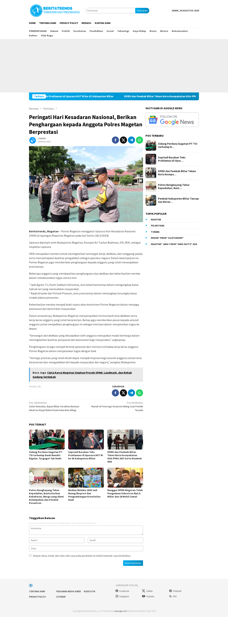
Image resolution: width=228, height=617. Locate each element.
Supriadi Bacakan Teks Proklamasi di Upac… (171, 159)
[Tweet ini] (123, 140)
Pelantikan (157, 225)
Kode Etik (89, 591)
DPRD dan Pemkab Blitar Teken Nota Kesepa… (177, 173)
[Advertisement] (114, 66)
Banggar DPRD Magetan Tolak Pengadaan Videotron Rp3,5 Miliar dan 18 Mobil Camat (125, 493)
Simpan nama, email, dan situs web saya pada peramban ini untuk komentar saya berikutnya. (82, 555)
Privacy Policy (37, 596)
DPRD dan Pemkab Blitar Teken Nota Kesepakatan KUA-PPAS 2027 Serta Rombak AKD (156, 96)
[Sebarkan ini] (115, 140)
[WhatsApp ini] (139, 140)
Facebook (124, 591)
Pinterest (177, 591)
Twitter (149, 591)
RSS (175, 596)
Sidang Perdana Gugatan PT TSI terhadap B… (177, 145)
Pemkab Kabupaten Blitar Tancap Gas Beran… (178, 200)
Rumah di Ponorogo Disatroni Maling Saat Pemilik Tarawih (117, 406)
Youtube (150, 596)
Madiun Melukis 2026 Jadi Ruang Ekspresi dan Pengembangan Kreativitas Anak (84, 495)
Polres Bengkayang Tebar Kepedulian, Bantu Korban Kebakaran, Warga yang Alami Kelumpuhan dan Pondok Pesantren (46, 497)
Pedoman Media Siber (68, 591)
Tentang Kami (37, 591)
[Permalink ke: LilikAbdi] (32, 139)
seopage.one (120, 611)
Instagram (124, 596)
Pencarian (142, 10)
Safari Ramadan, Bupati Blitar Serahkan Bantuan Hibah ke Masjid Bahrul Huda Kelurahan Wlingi (54, 406)
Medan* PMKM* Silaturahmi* (167, 237)
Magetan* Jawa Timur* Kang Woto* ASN (174, 244)
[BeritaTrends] (55, 10)
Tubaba (155, 231)
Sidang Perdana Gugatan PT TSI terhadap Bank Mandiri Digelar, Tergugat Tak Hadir (45, 455)
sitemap (61, 596)
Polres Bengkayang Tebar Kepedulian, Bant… (174, 186)
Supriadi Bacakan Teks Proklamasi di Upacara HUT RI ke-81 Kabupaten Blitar (47, 96)
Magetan (156, 219)
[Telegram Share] (131, 140)
